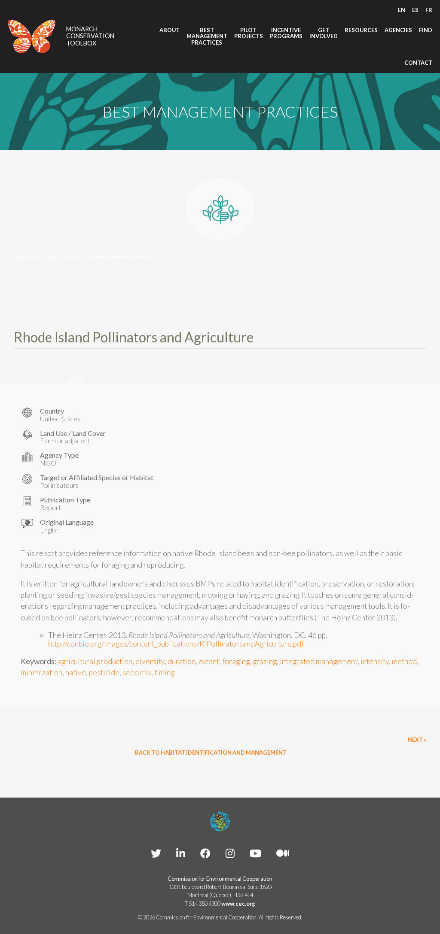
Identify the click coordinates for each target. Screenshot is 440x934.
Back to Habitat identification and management (211, 752)
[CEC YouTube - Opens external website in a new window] (255, 853)
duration (182, 661)
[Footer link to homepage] (220, 821)
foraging (236, 661)
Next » (417, 739)
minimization (41, 672)
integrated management (319, 661)
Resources (361, 30)
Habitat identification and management (85, 257)
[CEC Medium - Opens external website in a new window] (282, 853)
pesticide (104, 672)
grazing (265, 661)
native (75, 672)
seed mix (136, 672)
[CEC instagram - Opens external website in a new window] (230, 853)
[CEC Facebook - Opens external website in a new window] (205, 853)
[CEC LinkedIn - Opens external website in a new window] (180, 853)
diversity (150, 661)
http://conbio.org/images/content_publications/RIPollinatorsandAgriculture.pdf (175, 643)
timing (164, 672)
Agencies (398, 30)
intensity (375, 661)
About (169, 30)
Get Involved (323, 33)
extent (209, 661)
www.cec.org (238, 903)
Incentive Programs (286, 33)
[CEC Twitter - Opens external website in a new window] (156, 853)
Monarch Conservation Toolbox (90, 36)
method (404, 661)
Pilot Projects (248, 33)
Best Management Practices (206, 36)
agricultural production (95, 661)
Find (425, 30)
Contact (418, 62)
